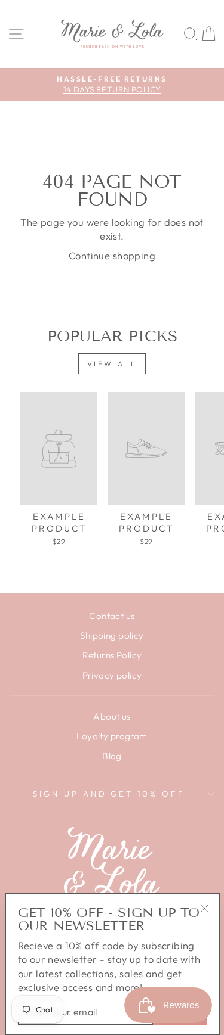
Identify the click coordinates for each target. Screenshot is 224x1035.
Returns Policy (112, 655)
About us (111, 716)
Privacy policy (112, 675)
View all (112, 363)
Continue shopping (112, 255)
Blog (112, 756)
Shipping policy (111, 635)
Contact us (111, 615)
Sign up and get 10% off (109, 793)
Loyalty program (111, 736)
